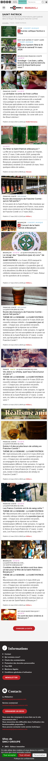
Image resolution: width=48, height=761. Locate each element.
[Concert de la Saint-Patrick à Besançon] (8, 225)
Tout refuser (24, 755)
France (6, 369)
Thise (20, 28)
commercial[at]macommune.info (15, 705)
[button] (42, 2)
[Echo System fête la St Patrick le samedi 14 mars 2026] (8, 43)
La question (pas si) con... (31, 253)
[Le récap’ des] (24, 241)
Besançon (22, 222)
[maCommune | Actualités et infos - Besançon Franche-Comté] (16, 7)
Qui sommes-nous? (12, 657)
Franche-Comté (9, 91)
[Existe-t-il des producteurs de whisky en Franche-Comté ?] (24, 430)
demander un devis (14, 711)
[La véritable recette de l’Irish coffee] (24, 80)
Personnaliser (39, 755)
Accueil (5, 23)
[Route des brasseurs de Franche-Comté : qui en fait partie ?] (24, 185)
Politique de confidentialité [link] (24, 758)
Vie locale (21, 196)
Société (21, 58)
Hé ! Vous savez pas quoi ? (28, 611)
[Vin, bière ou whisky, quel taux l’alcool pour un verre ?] (24, 358)
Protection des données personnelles (20, 663)
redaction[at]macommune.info (14, 699)
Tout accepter (9, 755)
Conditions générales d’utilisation (18, 672)
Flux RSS (8, 666)
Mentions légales (11, 669)
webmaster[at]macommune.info (14, 729)
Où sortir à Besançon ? (13, 565)
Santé (12, 369)
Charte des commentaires (15, 660)
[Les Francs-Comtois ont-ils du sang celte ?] (24, 492)
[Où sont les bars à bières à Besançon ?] (8, 614)
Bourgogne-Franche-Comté (30, 56)
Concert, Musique (31, 28)
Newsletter (11, 677)
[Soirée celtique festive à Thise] (8, 31)
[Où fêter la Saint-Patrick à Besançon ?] (24, 135)
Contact (8, 654)
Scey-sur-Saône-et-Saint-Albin (31, 40)
